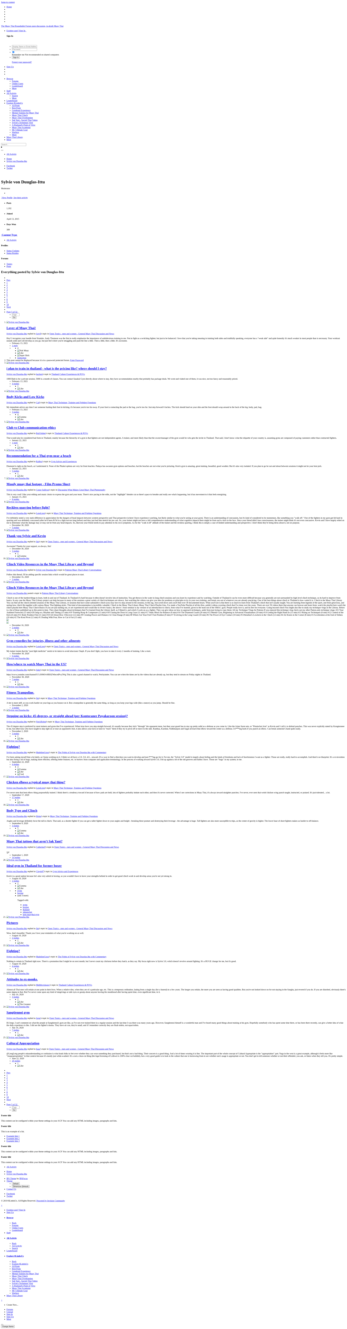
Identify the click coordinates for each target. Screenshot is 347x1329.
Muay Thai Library (15, 137)
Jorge (38, 1018)
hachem (39, 374)
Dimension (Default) (20, 1186)
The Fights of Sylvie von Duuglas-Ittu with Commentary (82, 752)
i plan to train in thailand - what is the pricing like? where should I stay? (57, 368)
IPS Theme (11, 1178)
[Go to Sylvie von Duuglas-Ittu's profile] (18, 322)
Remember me (18, 55)
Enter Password (77, 360)
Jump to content (8, 2)
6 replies (15, 656)
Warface (15, 132)
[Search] (2, 150)
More (14, 88)
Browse (10, 79)
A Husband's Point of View (23, 125)
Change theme (8, 1326)
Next (9, 307)
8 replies (15, 499)
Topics (9, 264)
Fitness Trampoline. (20, 692)
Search (15, 96)
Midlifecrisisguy (43, 985)
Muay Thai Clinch (20, 115)
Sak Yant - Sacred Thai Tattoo (25, 120)
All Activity (12, 93)
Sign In (16, 57)
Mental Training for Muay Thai (25, 113)
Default (16, 1184)
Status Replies (13, 253)
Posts (9, 266)
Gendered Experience (21, 110)
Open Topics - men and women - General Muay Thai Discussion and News (81, 334)
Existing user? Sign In (16, 31)
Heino (38, 816)
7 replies (15, 679)
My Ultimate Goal (20, 130)
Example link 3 (13, 1141)
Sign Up (10, 67)
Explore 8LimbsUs (15, 103)
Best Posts (16, 108)
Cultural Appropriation (23, 1043)
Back (14, 1223)
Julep (38, 670)
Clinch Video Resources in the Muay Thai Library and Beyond (50, 564)
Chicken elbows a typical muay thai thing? (36, 782)
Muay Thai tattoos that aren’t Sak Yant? (34, 841)
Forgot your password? (22, 62)
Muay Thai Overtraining (22, 118)
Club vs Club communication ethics (31, 427)
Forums (15, 81)
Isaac (38, 1049)
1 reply (15, 345)
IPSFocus (23, 1178)
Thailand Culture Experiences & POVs (68, 374)
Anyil (38, 334)
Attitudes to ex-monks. (22, 979)
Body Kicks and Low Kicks (25, 397)
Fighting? (13, 746)
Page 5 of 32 (12, 312)
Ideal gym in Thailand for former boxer (34, 865)
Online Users (17, 83)
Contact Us (11, 1189)
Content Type (9, 234)
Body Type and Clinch (22, 810)
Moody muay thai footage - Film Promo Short (38, 484)
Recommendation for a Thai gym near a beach (39, 456)
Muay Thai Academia (21, 127)
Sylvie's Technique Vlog (22, 122)
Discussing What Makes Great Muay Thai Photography (81, 490)
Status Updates (13, 251)
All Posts (16, 105)
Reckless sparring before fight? (28, 507)
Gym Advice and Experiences (64, 461)
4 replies (15, 384)
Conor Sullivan (42, 490)
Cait (38, 402)
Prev (8, 280)
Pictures (12, 922)
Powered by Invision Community (50, 1201)
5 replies (15, 471)
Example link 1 (13, 1136)
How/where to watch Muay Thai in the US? (37, 664)
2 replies (15, 579)
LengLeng (40, 513)
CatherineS (41, 847)
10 (8, 304)
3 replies (15, 412)
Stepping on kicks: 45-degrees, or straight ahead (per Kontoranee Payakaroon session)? (67, 716)
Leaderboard (17, 86)
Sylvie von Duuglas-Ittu (17, 334)
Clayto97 (40, 871)
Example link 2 (13, 1138)
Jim (37, 541)
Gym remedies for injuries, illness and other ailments (43, 640)
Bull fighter (41, 433)
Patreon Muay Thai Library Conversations (83, 570)
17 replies (16, 797)
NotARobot (41, 722)
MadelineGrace (42, 752)
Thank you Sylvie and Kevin (26, 536)
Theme (9, 1181)
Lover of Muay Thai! (21, 328)
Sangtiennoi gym (18, 1012)
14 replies (16, 857)
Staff (9, 91)
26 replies (16, 1061)
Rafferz (39, 461)
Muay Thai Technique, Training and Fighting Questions (72, 402)
